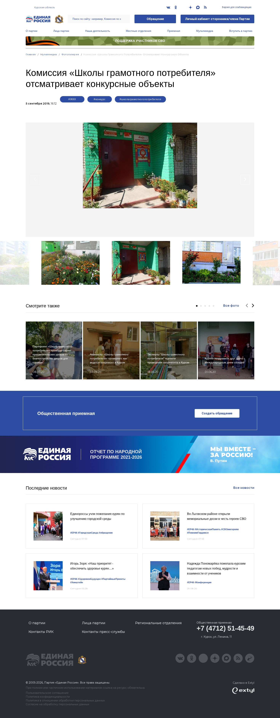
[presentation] (35, 179)
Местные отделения (138, 30)
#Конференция (203, 582)
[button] (197, 306)
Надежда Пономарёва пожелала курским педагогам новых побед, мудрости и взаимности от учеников (216, 568)
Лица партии (61, 30)
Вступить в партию (240, 30)
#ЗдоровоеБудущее (89, 579)
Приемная (173, 30)
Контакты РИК (41, 632)
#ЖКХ (72, 99)
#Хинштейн (76, 582)
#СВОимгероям (230, 529)
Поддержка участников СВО (140, 40)
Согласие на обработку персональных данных (57, 704)
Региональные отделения (158, 623)
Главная (31, 54)
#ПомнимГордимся (198, 532)
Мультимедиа (204, 30)
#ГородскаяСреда (88, 532)
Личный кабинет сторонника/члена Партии (217, 19)
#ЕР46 (73, 532)
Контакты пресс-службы (103, 632)
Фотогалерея (70, 54)
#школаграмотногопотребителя (140, 99)
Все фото (231, 305)
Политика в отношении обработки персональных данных (65, 700)
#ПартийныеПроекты (113, 579)
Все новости (243, 488)
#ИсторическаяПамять (208, 529)
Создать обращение (217, 413)
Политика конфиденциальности (48, 696)
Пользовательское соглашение (47, 693)
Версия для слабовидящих (236, 7)
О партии (31, 30)
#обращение (106, 532)
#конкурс (99, 99)
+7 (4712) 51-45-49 (225, 628)
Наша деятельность (97, 30)
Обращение (155, 19)
